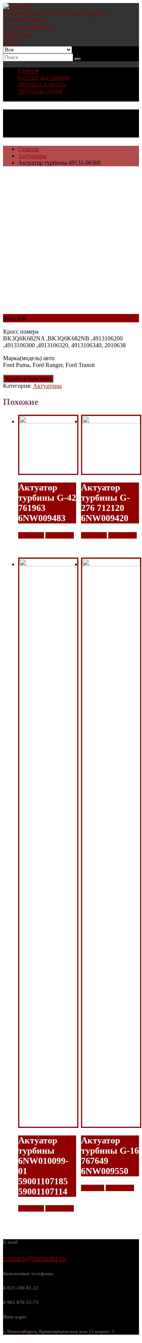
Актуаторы (32, 156)
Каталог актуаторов (43, 77)
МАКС (12, 42)
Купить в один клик (28, 378)
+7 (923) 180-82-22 (29, 27)
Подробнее (59, 535)
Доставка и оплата (42, 84)
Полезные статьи (40, 91)
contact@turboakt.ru (34, 1258)
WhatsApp (17, 34)
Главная (28, 70)
